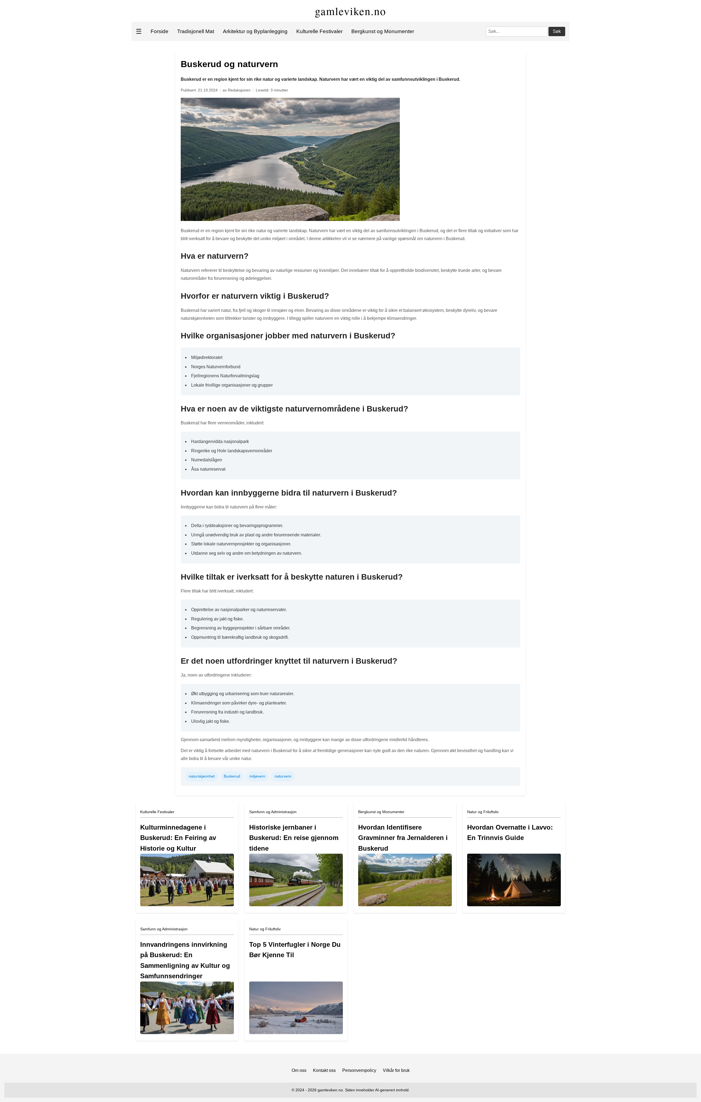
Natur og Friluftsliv (483, 812)
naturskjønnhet (202, 776)
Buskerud (232, 776)
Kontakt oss (324, 1070)
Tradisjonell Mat (195, 31)
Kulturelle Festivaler (319, 31)
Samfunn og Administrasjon (273, 812)
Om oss (299, 1070)
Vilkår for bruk (396, 1070)
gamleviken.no (350, 11)
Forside (159, 31)
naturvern (283, 776)
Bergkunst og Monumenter (382, 31)
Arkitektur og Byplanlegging (255, 31)
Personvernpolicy (359, 1070)
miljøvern (257, 776)
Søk (557, 31)
